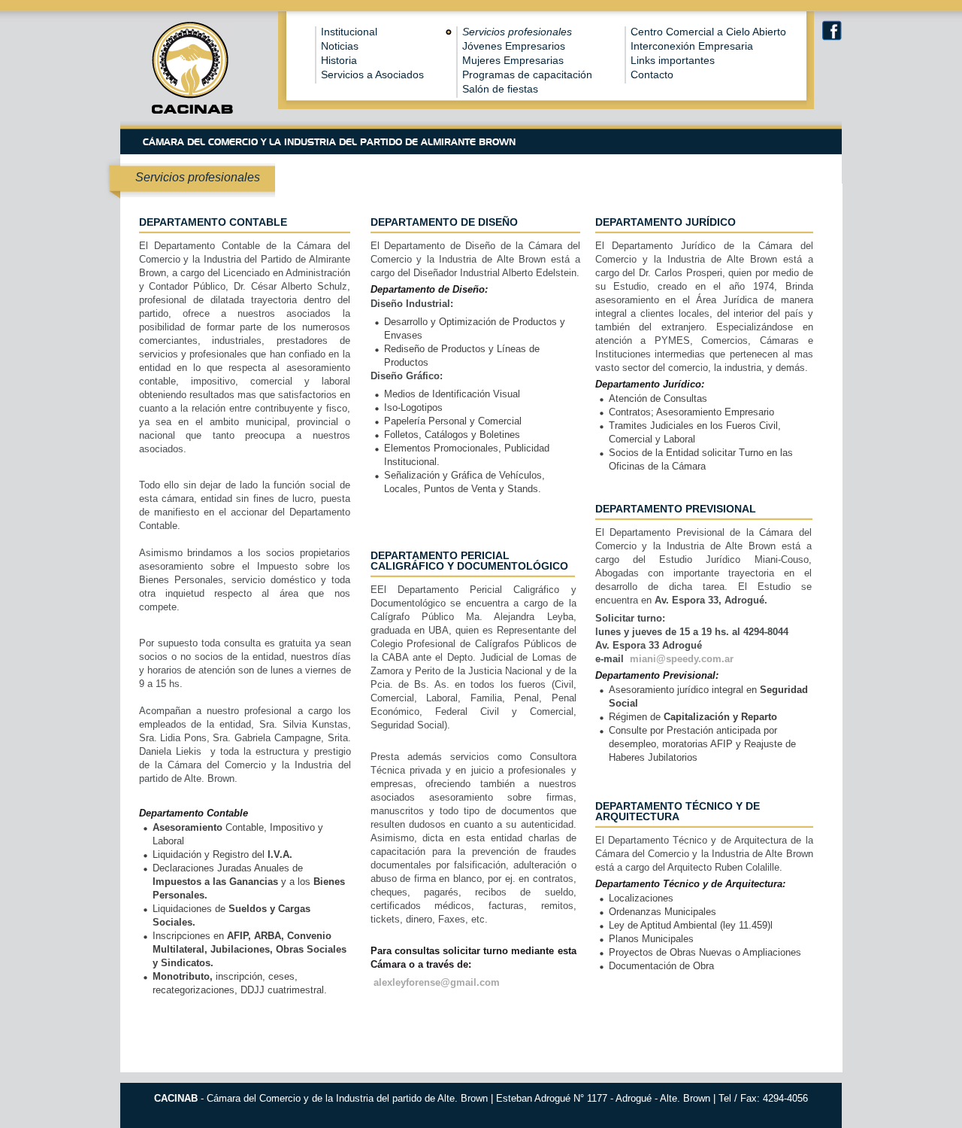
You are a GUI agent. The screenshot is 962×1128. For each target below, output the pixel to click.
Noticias (339, 46)
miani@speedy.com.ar (682, 658)
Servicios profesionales (517, 32)
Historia (339, 60)
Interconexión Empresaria (692, 46)
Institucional (349, 32)
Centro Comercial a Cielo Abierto (708, 32)
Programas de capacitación (527, 74)
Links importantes (673, 60)
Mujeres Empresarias (513, 60)
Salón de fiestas (500, 89)
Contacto (652, 74)
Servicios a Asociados (372, 74)
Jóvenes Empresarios (513, 46)
